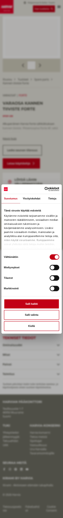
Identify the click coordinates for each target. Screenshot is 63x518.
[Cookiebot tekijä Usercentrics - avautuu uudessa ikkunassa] (45, 189)
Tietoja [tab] (52, 198)
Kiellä (31, 326)
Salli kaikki (31, 303)
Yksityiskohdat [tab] (31, 198)
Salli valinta (31, 314)
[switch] (54, 267)
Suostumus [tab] (11, 198)
